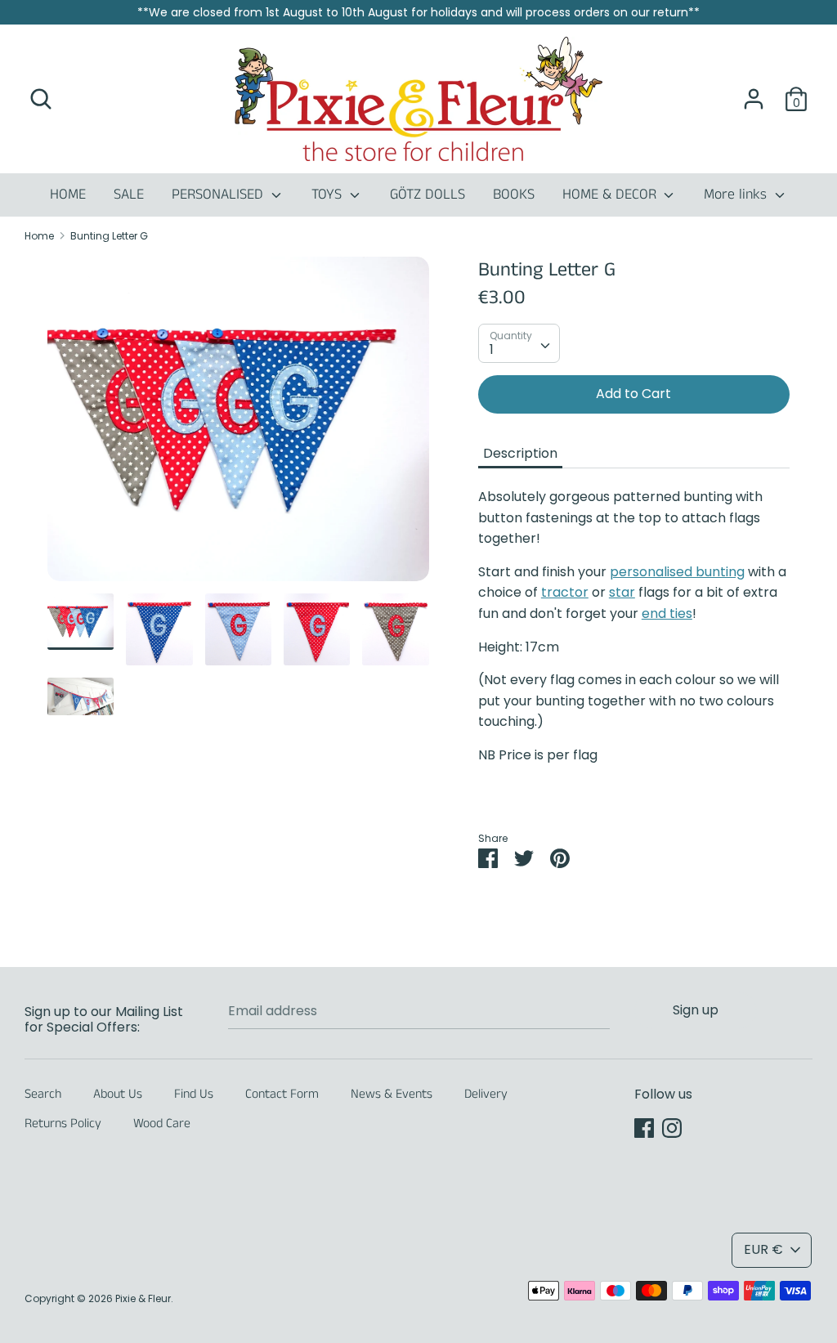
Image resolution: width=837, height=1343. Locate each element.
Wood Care (161, 1123)
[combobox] (519, 343)
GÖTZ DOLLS (427, 194)
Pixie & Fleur (143, 1298)
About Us (117, 1094)
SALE (129, 194)
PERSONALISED (219, 194)
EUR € (763, 1249)
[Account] (753, 92)
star (622, 592)
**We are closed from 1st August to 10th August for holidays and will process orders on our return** (418, 12)
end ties (667, 613)
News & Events (391, 1094)
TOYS (328, 194)
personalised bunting (677, 571)
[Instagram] (672, 1127)
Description (520, 453)
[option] (238, 425)
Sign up (695, 1010)
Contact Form (282, 1094)
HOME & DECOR (611, 194)
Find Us (193, 1094)
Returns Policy (63, 1123)
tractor (565, 592)
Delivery (486, 1094)
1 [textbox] (492, 349)
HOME (68, 194)
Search (43, 1094)
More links (737, 194)
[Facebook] (644, 1127)
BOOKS (514, 194)
